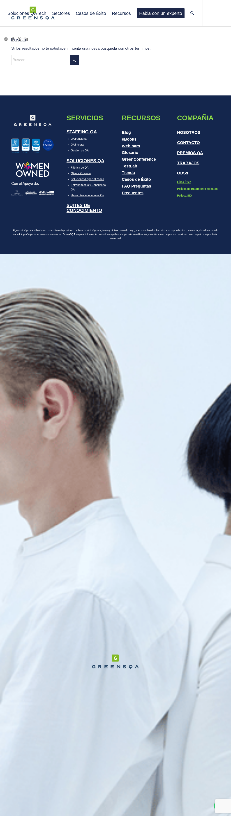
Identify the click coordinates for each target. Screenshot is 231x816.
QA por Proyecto (81, 173)
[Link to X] (19, 39)
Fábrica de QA (79, 167)
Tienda (128, 172)
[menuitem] (27, 13)
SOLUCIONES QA (85, 160)
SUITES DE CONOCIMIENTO (84, 208)
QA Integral (77, 144)
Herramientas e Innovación (87, 195)
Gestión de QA (80, 150)
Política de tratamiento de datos (197, 188)
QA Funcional (79, 138)
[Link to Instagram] (5, 39)
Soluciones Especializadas (87, 179)
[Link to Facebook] (12, 39)
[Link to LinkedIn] (26, 39)
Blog (126, 132)
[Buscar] (192, 13)
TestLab (129, 166)
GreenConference (139, 159)
